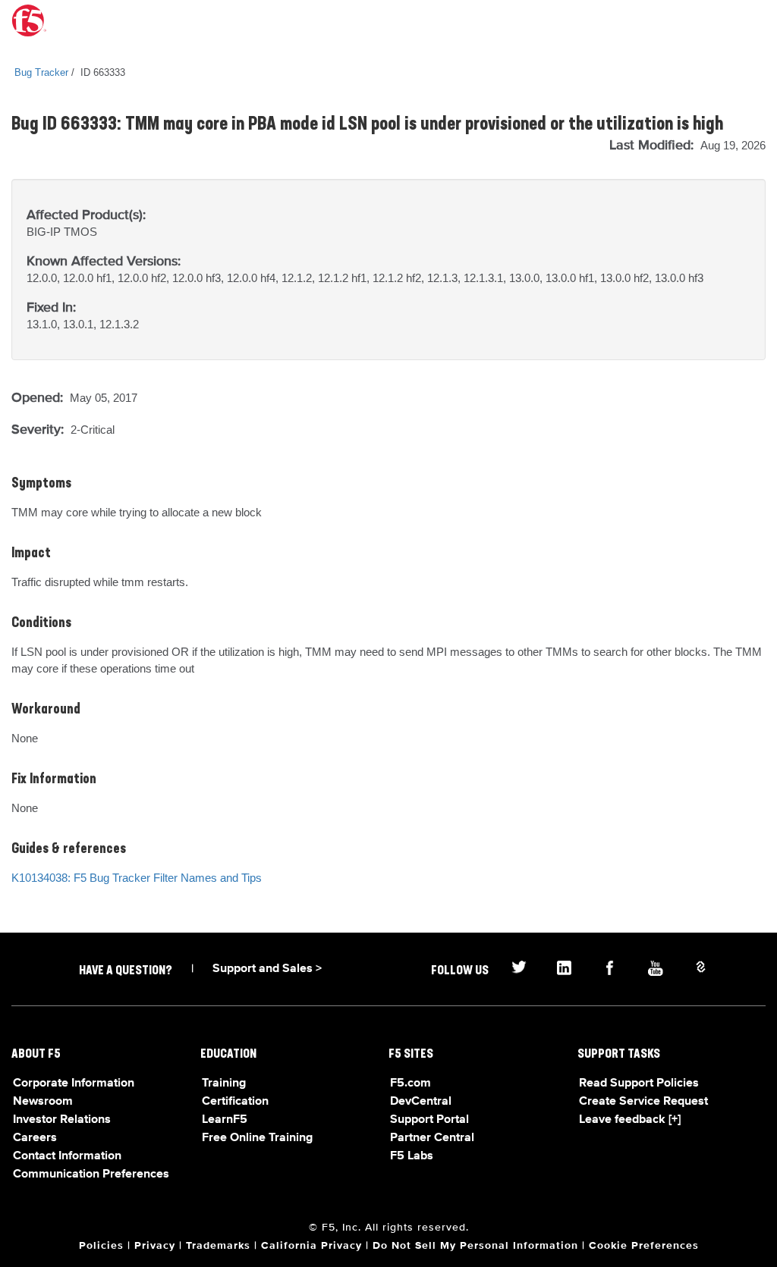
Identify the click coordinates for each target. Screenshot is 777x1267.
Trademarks (218, 1245)
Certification (235, 1102)
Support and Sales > (267, 969)
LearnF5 (224, 1120)
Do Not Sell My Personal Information (475, 1245)
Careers (35, 1138)
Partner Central (432, 1138)
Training (224, 1083)
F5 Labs (411, 1156)
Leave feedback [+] (630, 1120)
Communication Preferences (91, 1174)
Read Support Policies (639, 1083)
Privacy (154, 1245)
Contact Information (67, 1156)
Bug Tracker (41, 72)
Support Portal (429, 1120)
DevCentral (420, 1102)
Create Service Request (643, 1102)
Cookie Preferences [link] (644, 1245)
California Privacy (311, 1245)
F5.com (410, 1083)
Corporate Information (73, 1083)
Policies (101, 1245)
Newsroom (43, 1102)
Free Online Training (257, 1138)
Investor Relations (62, 1120)
